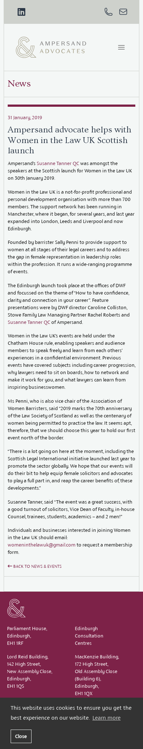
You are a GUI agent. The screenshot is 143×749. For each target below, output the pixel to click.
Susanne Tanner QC (58, 163)
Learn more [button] (106, 718)
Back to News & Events (37, 566)
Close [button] (21, 736)
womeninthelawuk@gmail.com (42, 545)
